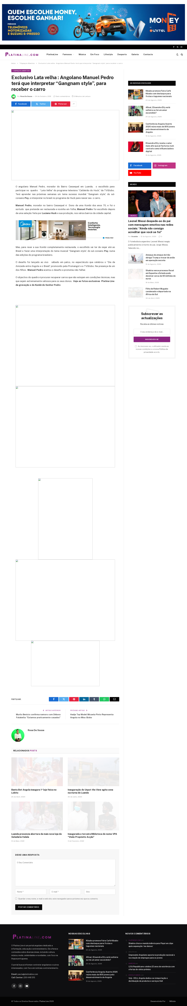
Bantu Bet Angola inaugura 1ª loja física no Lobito (34, 791)
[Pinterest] (4, 214)
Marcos (132, 963)
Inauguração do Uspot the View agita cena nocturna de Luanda (90, 791)
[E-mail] (4, 221)
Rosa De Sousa (26, 96)
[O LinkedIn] (4, 207)
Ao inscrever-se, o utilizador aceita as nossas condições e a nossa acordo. (152, 349)
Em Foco (94, 54)
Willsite (172, 1001)
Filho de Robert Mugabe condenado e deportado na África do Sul (158, 291)
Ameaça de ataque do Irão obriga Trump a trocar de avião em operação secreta (160, 257)
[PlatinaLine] (21, 54)
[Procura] (181, 54)
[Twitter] (4, 200)
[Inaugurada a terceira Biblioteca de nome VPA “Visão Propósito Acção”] (93, 816)
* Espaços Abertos (21, 71)
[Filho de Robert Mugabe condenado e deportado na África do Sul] (135, 292)
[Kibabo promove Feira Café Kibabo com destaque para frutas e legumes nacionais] (135, 94)
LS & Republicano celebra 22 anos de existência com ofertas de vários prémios (152, 968)
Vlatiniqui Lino (135, 940)
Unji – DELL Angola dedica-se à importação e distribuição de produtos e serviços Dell (148, 979)
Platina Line (44, 1001)
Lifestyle (108, 54)
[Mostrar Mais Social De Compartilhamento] (73, 104)
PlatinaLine (52, 54)
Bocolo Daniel (135, 975)
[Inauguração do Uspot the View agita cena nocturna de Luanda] (93, 771)
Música (82, 54)
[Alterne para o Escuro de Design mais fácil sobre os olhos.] (177, 54)
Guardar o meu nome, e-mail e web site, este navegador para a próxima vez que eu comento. (58, 899)
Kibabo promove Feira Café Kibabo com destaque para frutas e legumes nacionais (159, 93)
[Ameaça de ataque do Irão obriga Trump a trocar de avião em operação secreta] (135, 258)
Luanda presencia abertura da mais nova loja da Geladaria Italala (36, 835)
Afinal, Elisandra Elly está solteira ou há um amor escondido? (158, 110)
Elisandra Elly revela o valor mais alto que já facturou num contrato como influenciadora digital (160, 147)
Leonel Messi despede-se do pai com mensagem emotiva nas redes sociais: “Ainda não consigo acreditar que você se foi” (150, 226)
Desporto (122, 54)
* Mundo (132, 215)
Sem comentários (63, 96)
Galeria (135, 54)
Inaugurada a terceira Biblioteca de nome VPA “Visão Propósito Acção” (92, 835)
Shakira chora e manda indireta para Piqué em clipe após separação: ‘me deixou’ (151, 944)
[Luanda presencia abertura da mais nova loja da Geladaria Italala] (37, 816)
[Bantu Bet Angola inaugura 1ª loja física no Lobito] (37, 771)
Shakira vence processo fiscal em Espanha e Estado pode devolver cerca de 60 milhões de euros (161, 274)
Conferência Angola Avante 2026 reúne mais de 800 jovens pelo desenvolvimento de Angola (160, 128)
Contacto (148, 54)
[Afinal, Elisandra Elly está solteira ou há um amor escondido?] (135, 111)
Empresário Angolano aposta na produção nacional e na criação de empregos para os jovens (152, 956)
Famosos (67, 54)
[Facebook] (4, 193)
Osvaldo (134, 236)
